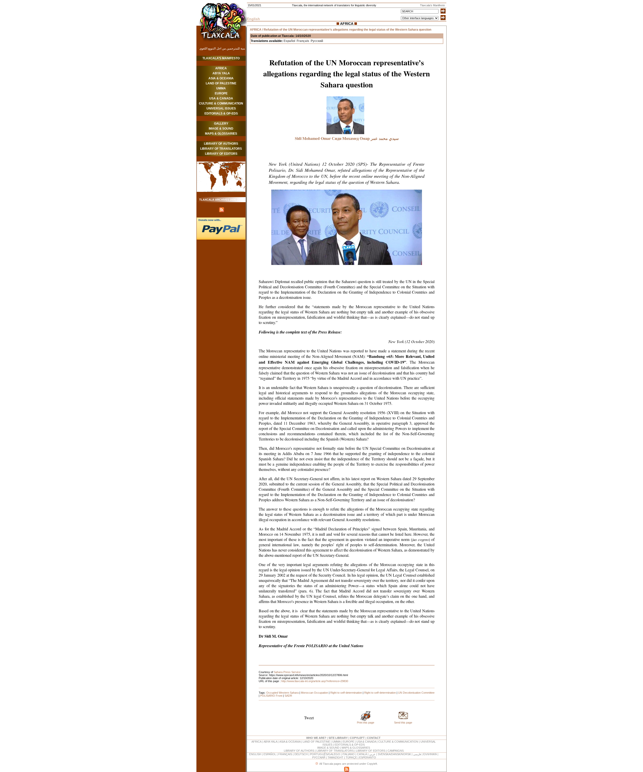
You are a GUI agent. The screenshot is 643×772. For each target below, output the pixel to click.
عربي (372, 754)
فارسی (417, 754)
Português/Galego (325, 754)
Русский (317, 41)
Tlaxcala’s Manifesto (221, 58)
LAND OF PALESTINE (221, 83)
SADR (288, 695)
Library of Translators (221, 148)
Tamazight (336, 757)
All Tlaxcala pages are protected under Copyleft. (348, 763)
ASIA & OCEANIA (221, 78)
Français (303, 41)
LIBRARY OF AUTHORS (221, 143)
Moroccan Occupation (314, 692)
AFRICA (221, 68)
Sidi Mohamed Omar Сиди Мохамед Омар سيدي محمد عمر (347, 138)
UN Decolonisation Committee (416, 692)
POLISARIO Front (271, 695)
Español (289, 41)
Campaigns (396, 750)
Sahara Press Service (287, 672)
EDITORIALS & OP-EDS (221, 113)
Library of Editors (221, 153)
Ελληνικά (430, 754)
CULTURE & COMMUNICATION (221, 103)
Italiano (348, 754)
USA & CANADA (221, 98)
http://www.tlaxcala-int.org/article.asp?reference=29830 (314, 681)
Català (362, 754)
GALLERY (221, 123)
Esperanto (367, 757)
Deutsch (301, 754)
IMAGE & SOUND (221, 128)
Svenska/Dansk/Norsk (394, 754)
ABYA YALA (221, 73)
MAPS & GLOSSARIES (221, 133)
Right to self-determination (346, 692)
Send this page (403, 722)
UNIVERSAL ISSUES (221, 108)
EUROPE (221, 93)
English (255, 754)
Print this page (365, 722)
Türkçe (351, 757)
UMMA (221, 88)
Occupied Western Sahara (282, 692)
